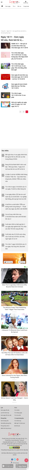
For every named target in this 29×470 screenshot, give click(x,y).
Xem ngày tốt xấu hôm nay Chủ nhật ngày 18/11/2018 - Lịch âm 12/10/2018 (19, 77)
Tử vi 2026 (16, 410)
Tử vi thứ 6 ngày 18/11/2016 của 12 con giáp (18, 95)
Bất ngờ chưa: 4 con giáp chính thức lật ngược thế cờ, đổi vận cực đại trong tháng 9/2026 (16, 157)
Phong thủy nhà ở (5, 425)
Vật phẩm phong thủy (6, 423)
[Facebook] (12, 460)
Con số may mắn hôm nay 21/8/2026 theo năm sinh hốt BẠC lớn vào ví (15, 217)
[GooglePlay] (7, 467)
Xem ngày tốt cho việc (6, 415)
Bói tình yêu (17, 425)
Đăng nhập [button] (25, 2)
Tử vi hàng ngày (18, 412)
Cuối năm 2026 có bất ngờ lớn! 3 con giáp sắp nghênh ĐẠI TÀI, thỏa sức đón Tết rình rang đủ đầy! (15, 226)
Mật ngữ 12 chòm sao (19, 423)
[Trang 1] (20, 112)
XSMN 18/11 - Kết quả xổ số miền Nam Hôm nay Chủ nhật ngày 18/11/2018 (19, 45)
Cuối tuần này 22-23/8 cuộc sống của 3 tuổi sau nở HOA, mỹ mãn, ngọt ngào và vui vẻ (15, 236)
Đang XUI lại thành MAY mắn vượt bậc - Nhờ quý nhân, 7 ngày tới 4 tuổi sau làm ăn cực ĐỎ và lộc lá (15, 167)
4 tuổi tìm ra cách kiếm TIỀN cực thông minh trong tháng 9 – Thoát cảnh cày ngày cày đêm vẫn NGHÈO (16, 207)
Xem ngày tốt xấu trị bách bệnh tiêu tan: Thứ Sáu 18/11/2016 (19, 86)
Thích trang (9, 262)
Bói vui (19, 6)
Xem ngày (7, 6)
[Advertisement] (14, 131)
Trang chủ (3, 31)
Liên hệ (14, 454)
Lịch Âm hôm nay (5, 412)
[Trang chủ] (2, 6)
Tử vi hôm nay (17, 420)
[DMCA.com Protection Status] (14, 448)
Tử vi (14, 6)
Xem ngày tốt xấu (5, 410)
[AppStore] (21, 467)
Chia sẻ (22, 262)
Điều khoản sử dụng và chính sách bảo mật (17, 453)
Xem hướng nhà (4, 420)
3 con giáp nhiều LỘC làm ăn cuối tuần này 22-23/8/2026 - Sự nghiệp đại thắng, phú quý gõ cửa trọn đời (16, 197)
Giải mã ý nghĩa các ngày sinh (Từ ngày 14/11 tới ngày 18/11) (19, 104)
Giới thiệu (3, 453)
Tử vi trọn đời (17, 415)
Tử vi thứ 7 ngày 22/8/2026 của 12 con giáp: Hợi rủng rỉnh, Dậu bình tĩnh (15, 246)
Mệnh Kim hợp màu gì (6, 428)
